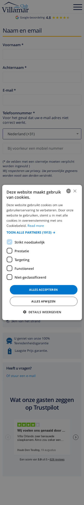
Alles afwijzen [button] (43, 301)
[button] (41, 232)
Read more (36, 225)
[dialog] (42, 252)
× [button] (74, 190)
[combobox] (68, 191)
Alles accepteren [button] (43, 290)
